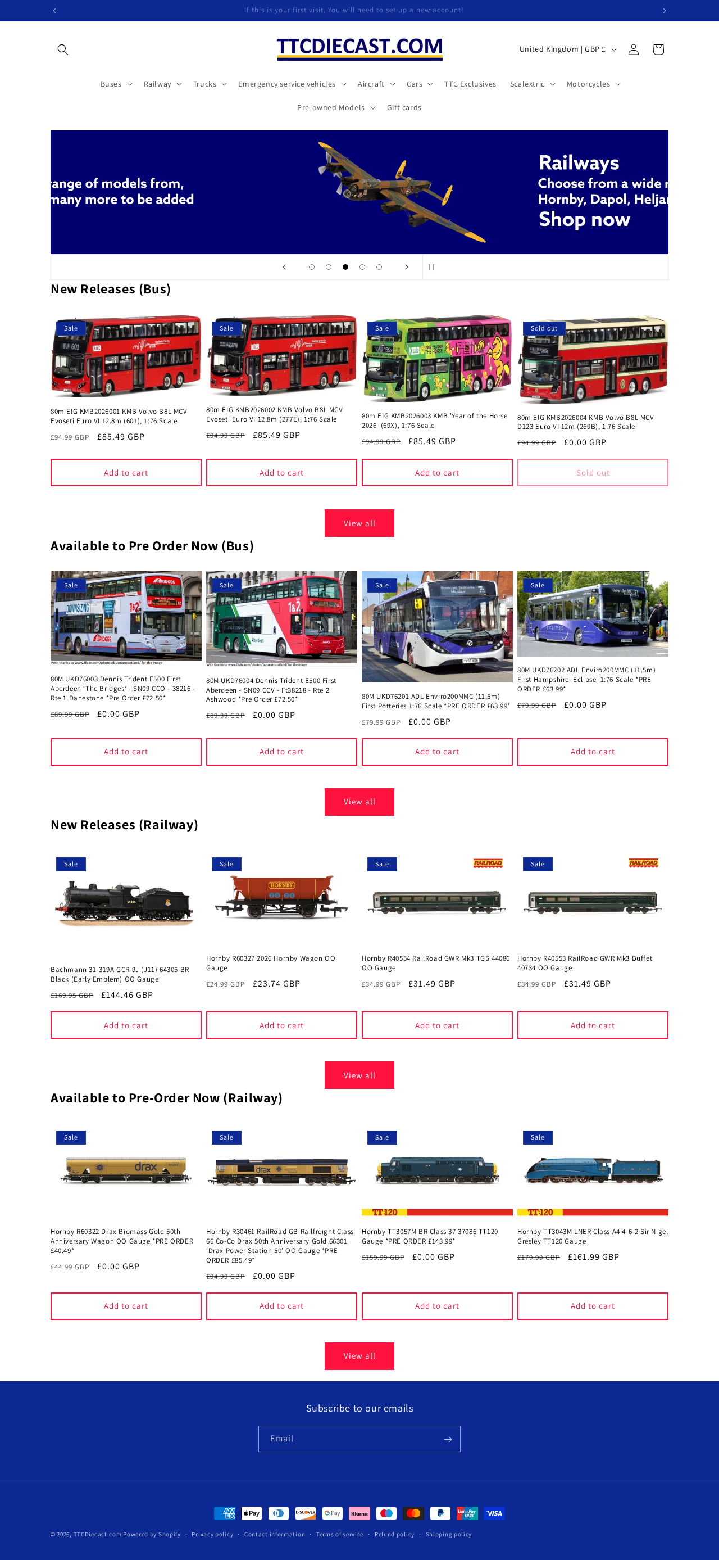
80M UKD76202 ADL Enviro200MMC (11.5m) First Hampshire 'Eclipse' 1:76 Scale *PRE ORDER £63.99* (586, 680)
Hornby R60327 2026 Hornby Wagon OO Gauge (270, 963)
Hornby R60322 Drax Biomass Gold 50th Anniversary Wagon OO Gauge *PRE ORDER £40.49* (122, 1242)
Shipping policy (449, 1534)
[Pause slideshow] (434, 267)
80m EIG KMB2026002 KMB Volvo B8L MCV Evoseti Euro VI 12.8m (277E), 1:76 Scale (274, 414)
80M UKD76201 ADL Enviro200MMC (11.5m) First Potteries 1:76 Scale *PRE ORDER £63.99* (436, 701)
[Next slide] (406, 267)
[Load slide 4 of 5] (362, 267)
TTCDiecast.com (98, 1534)
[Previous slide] (284, 267)
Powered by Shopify (152, 1534)
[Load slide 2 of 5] (328, 267)
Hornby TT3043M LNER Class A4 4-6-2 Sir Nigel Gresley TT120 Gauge (592, 1237)
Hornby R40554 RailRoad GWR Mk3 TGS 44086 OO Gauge (436, 963)
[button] (63, 49)
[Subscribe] (447, 1439)
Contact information (274, 1534)
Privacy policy (212, 1534)
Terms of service (339, 1534)
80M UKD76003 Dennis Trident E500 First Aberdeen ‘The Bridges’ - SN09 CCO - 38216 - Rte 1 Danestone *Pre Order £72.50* (123, 689)
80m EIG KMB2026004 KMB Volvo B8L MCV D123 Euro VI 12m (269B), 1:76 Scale (585, 422)
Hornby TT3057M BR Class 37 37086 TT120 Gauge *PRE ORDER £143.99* (430, 1237)
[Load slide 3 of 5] (345, 267)
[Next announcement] (664, 10)
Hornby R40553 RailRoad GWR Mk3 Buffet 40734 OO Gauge (584, 963)
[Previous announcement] (54, 10)
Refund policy (395, 1534)
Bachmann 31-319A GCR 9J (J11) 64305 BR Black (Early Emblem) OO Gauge (120, 974)
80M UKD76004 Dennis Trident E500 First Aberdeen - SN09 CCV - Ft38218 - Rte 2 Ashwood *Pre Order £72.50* (271, 690)
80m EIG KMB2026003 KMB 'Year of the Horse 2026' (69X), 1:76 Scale (435, 421)
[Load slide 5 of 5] (379, 267)
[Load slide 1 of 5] (311, 267)
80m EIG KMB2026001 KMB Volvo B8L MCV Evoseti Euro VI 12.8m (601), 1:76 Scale (119, 416)
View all (360, 522)
